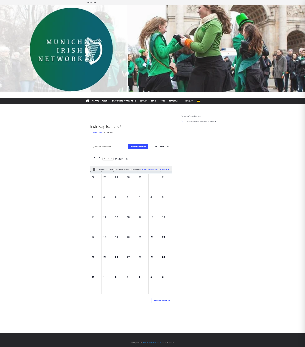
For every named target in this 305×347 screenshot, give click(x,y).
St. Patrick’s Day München (124, 101)
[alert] (131, 169)
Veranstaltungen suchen (138, 146)
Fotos (162, 101)
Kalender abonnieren (160, 300)
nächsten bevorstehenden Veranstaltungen (155, 169)
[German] (198, 101)
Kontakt (143, 101)
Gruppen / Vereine (100, 101)
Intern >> (189, 101)
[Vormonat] (94, 157)
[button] (179, 101)
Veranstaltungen (97, 132)
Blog (153, 101)
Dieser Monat (108, 159)
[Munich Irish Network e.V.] (152, 6)
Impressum (173, 101)
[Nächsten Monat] (99, 157)
